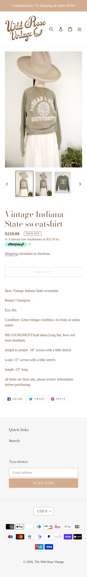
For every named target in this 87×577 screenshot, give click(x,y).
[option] (24, 184)
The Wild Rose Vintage (49, 562)
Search (14, 441)
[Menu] (79, 29)
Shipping (11, 254)
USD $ (42, 511)
